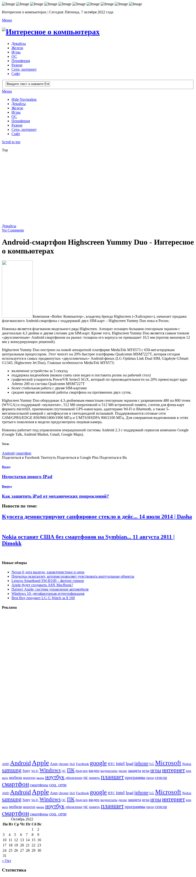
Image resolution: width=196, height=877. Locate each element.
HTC (111, 764)
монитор (29, 778)
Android (8, 453)
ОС (14, 56)
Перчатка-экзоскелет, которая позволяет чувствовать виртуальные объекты (72, 576)
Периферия (20, 61)
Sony (26, 771)
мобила (15, 777)
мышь (40, 778)
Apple (40, 762)
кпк (188, 771)
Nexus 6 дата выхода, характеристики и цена (47, 572)
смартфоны (39, 785)
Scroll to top (11, 142)
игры (155, 770)
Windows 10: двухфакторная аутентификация (47, 594)
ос (85, 777)
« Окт (6, 861)
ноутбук (55, 777)
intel (120, 763)
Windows (50, 770)
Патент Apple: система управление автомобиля (49, 589)
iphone (141, 763)
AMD (5, 764)
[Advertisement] (99, 189)
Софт (15, 74)
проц (150, 778)
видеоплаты (108, 771)
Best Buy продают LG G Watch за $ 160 (43, 598)
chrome (64, 764)
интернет (173, 770)
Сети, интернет (24, 69)
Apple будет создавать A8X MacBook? (42, 585)
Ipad (129, 763)
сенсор (161, 777)
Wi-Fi (34, 771)
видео (94, 770)
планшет (112, 776)
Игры (16, 52)
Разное (16, 65)
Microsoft (168, 762)
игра (145, 770)
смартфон (23, 453)
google (98, 763)
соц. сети (57, 784)
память (94, 778)
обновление (73, 778)
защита (134, 770)
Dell (72, 764)
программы (135, 777)
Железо (17, 48)
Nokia (186, 764)
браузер (82, 771)
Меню (7, 20)
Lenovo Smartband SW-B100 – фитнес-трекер (47, 581)
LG (151, 764)
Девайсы (18, 44)
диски (122, 771)
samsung (12, 770)
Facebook (82, 764)
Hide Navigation (24, 99)
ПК (71, 770)
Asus (54, 763)
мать (5, 778)
